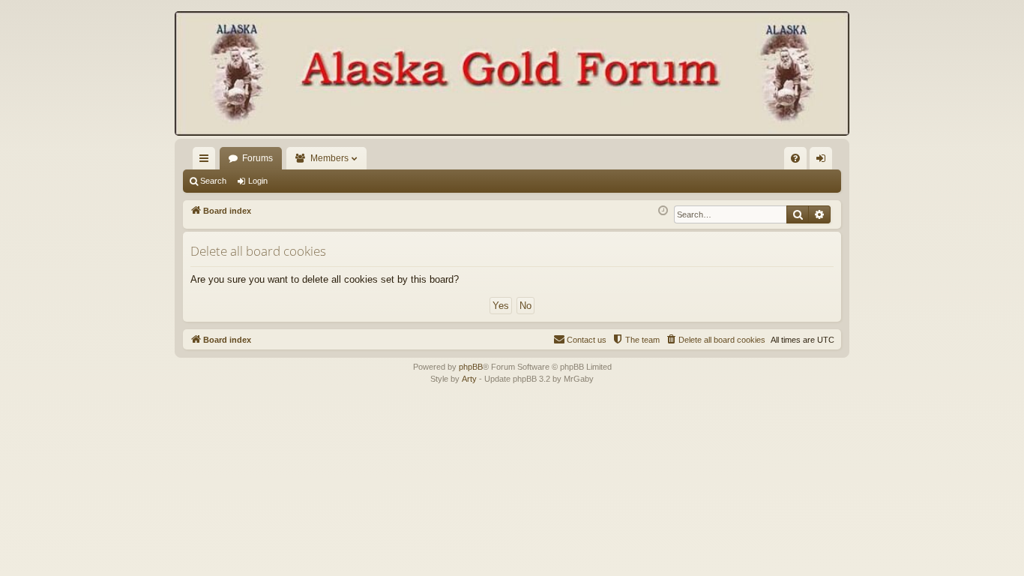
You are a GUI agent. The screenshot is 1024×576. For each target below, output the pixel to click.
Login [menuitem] (824, 161)
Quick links (207, 161)
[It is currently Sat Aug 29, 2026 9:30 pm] (663, 211)
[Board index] (512, 75)
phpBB (471, 366)
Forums (257, 158)
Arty (469, 378)
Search (213, 180)
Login (258, 180)
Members (329, 158)
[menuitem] (795, 158)
